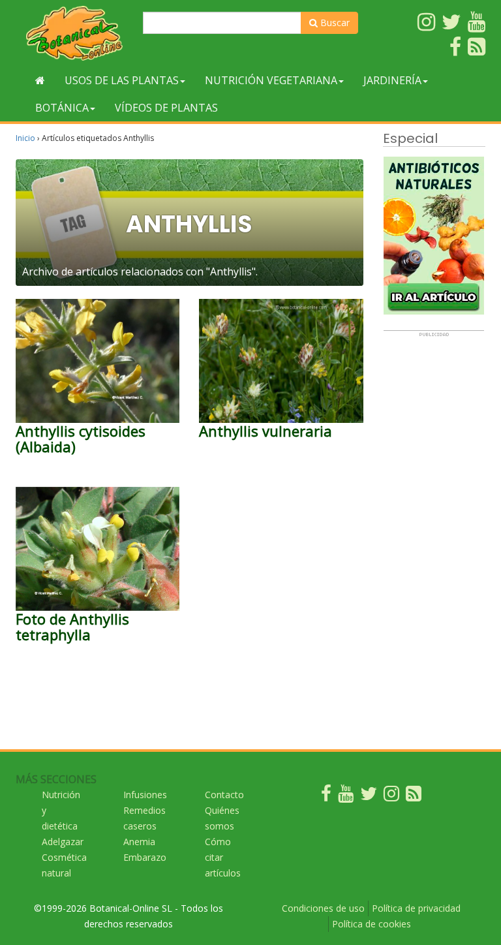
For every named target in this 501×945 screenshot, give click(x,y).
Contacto (224, 794)
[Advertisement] (434, 533)
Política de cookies (371, 924)
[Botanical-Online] (74, 33)
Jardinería (392, 80)
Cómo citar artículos (223, 857)
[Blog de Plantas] (413, 796)
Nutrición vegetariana (271, 80)
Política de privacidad (416, 908)
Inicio (25, 138)
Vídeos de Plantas (166, 108)
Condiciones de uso (323, 908)
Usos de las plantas (122, 80)
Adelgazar (63, 841)
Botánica (62, 108)
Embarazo (144, 857)
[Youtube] (346, 796)
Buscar (334, 22)
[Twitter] (368, 796)
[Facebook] (326, 796)
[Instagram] (391, 796)
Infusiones (145, 794)
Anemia (139, 841)
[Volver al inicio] (40, 80)
